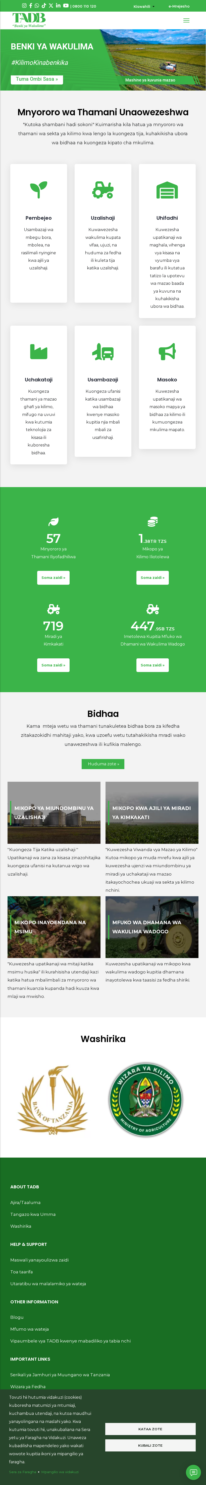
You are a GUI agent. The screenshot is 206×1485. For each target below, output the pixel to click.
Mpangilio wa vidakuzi (60, 1472)
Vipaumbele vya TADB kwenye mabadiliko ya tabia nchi (70, 1340)
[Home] (29, 20)
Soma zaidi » (53, 577)
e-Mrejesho (179, 6)
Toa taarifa (21, 1271)
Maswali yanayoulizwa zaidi (39, 1260)
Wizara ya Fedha (28, 1386)
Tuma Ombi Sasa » (37, 79)
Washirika (20, 1226)
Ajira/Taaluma (25, 1202)
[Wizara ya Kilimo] (52, 1099)
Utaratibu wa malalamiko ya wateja (48, 1283)
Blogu (17, 1317)
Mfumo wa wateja (29, 1329)
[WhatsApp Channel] (37, 6)
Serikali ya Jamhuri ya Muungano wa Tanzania (60, 1374)
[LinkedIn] (58, 6)
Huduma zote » (103, 764)
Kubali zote (150, 1445)
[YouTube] (66, 6)
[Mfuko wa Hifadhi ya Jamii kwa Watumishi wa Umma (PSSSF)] (145, 1099)
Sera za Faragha (22, 1472)
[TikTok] (44, 6)
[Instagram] (24, 6)
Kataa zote (150, 1429)
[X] (51, 6)
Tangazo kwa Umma (33, 1214)
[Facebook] (30, 6)
